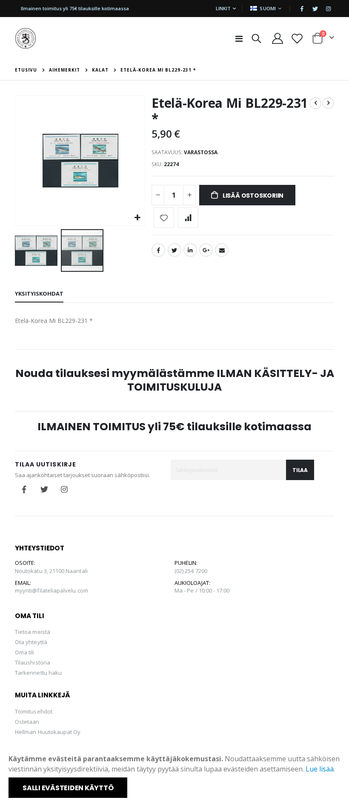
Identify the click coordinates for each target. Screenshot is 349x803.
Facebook (158, 250)
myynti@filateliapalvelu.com (51, 590)
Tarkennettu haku (38, 672)
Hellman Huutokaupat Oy (47, 732)
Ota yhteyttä (31, 642)
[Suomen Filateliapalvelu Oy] (25, 38)
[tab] (39, 293)
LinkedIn (190, 250)
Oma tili (24, 652)
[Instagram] (328, 8)
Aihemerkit (64, 70)
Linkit (223, 8)
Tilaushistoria (32, 662)
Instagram (64, 489)
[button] (137, 217)
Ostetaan (27, 721)
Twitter (174, 250)
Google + (206, 250)
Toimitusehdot (33, 711)
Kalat (100, 70)
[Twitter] (314, 8)
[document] (175, 776)
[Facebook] (301, 8)
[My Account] (277, 38)
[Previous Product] (315, 103)
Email (222, 250)
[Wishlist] (297, 38)
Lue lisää (320, 769)
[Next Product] (328, 103)
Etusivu (26, 70)
